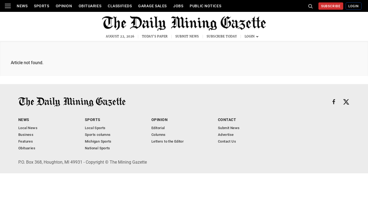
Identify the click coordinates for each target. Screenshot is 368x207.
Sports (41, 6)
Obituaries (90, 6)
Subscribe (331, 6)
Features (25, 141)
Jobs (178, 6)
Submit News (187, 36)
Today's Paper (155, 36)
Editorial (158, 128)
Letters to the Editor (167, 141)
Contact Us (227, 141)
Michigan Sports (98, 141)
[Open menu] (7, 6)
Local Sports (95, 128)
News (22, 6)
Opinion (64, 6)
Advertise (226, 135)
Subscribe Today (222, 36)
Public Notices (205, 6)
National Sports (97, 148)
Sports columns (97, 135)
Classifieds (120, 6)
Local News (27, 128)
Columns (158, 135)
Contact (227, 120)
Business (25, 135)
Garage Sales (152, 6)
